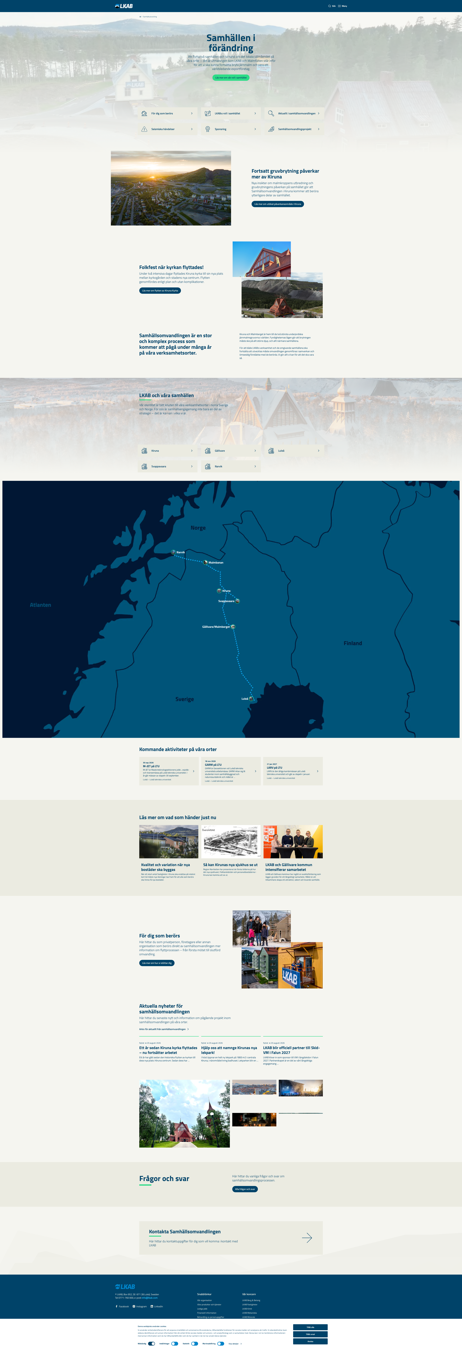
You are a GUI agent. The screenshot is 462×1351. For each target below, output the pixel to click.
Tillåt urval (310, 1334)
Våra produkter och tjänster (209, 1304)
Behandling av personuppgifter (210, 1317)
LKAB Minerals (248, 1317)
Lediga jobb (202, 1309)
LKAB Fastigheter (249, 1304)
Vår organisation (204, 1300)
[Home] (140, 17)
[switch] (174, 1344)
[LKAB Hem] (124, 6)
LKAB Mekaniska (249, 1313)
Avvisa (310, 1341)
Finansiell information (206, 1313)
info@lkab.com (150, 1298)
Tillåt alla (310, 1327)
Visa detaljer (234, 1343)
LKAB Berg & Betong (251, 1300)
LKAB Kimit (247, 1309)
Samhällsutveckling (150, 17)
